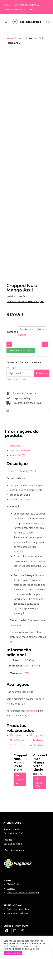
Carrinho (11, 888)
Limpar (22, 334)
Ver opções (20, 777)
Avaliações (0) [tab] (17, 455)
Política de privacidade (18, 908)
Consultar (41, 373)
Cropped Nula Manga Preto (20, 761)
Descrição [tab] (15, 445)
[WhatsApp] (23, 931)
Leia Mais (34, 948)
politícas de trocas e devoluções (25, 301)
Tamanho (12, 331)
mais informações (16, 296)
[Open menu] (6, 21)
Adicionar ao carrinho (21, 350)
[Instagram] (14, 931)
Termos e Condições (17, 913)
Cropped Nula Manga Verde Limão (40, 762)
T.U (27, 673)
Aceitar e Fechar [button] (13, 953)
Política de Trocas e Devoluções (23, 892)
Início (9, 38)
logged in (32, 710)
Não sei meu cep (15, 379)
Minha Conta (13, 884)
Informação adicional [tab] (21, 450)
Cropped (20, 38)
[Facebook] (7, 931)
